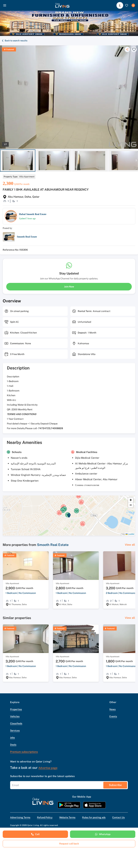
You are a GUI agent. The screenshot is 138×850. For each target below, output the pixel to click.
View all (130, 544)
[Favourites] (126, 5)
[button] (62, 5)
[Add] (133, 5)
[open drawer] (4, 5)
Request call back (69, 843)
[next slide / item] (136, 160)
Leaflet (131, 533)
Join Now (69, 286)
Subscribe (115, 785)
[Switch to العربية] (119, 5)
